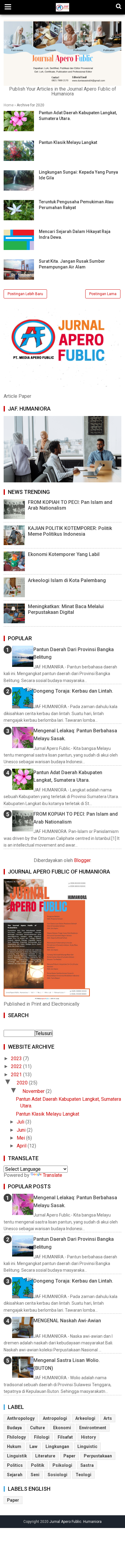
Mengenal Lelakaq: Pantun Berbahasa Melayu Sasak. (75, 734)
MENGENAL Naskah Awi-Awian (67, 1320)
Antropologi (55, 1418)
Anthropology (21, 1418)
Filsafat (65, 1437)
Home (9, 105)
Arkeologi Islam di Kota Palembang (67, 580)
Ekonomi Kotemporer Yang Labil (64, 554)
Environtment (92, 1428)
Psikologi (62, 1465)
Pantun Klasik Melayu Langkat (68, 142)
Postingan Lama (103, 294)
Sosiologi (57, 1475)
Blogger (82, 860)
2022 (17, 1066)
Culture (37, 1428)
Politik (37, 1465)
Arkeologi (85, 1418)
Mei (21, 1138)
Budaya (14, 1428)
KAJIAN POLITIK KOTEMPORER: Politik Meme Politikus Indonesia (70, 531)
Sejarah (14, 1475)
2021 (17, 1074)
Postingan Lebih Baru (25, 294)
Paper (69, 1456)
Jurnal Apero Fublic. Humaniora (75, 1522)
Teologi (83, 1475)
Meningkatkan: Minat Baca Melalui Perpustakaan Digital (66, 609)
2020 (23, 1083)
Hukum (14, 1446)
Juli (21, 1122)
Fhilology (16, 1437)
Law (33, 1446)
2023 (17, 1058)
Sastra (87, 1465)
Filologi (41, 1437)
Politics (15, 1465)
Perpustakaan (98, 1456)
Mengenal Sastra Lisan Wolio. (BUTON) (66, 1364)
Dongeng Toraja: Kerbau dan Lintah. (73, 691)
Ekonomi (62, 1428)
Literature (45, 1456)
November (34, 1091)
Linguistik (17, 1456)
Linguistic (87, 1446)
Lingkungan (57, 1446)
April (22, 1146)
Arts (107, 1418)
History (88, 1437)
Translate (52, 1175)
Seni (35, 1475)
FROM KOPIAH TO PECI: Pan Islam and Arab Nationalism (70, 505)
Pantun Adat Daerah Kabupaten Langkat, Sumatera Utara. (67, 776)
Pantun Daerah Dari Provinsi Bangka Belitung (73, 653)
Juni (22, 1130)
